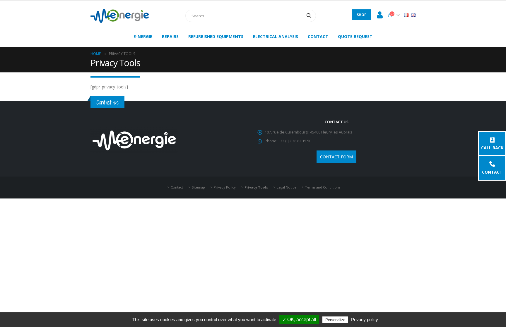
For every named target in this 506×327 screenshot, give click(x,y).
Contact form (336, 157)
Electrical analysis (275, 36)
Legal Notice (286, 187)
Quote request (355, 36)
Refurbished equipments (215, 36)
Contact (492, 171)
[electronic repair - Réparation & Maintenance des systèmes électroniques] (119, 16)
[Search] (309, 16)
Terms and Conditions (322, 187)
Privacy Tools (256, 187)
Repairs (170, 36)
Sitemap (198, 187)
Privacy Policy (225, 187)
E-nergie (143, 36)
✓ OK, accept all (299, 319)
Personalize (335, 320)
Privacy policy (364, 319)
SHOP (362, 14)
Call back (492, 147)
